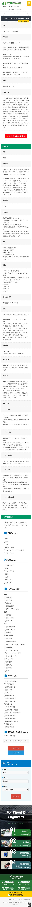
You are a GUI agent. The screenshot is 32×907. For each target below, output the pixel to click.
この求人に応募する (15, 415)
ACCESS (11, 9)
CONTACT (21, 9)
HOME (9, 899)
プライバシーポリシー (25, 899)
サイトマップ (15, 899)
